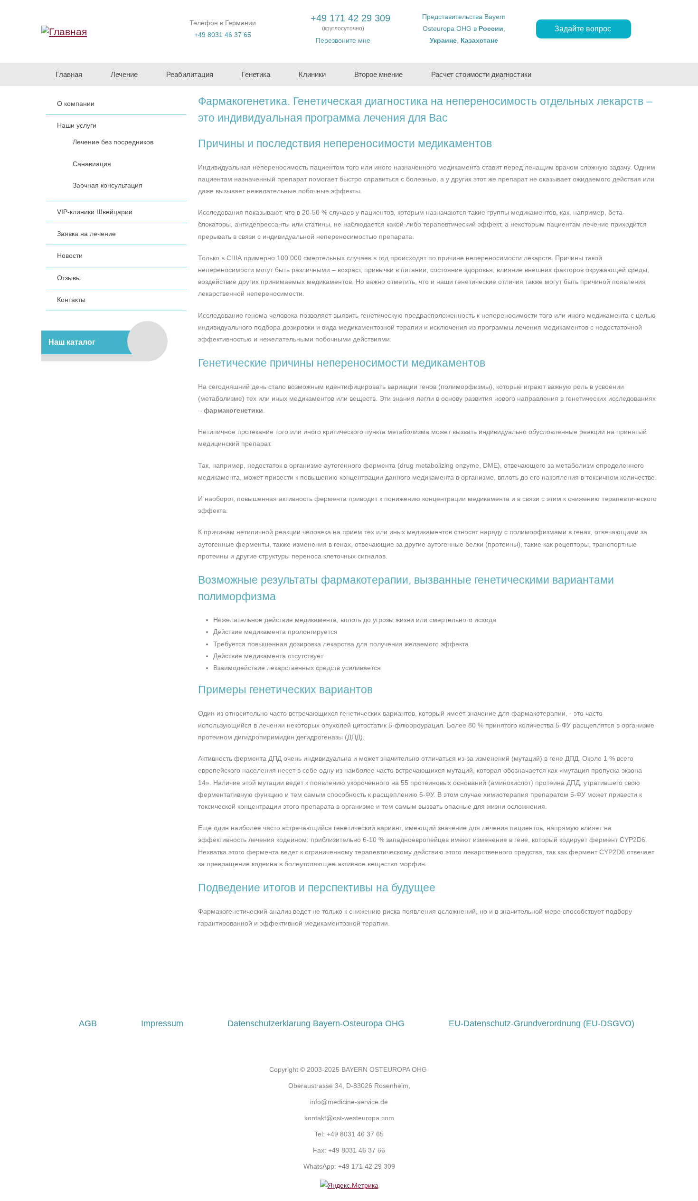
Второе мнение (378, 74)
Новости (70, 255)
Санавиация (92, 164)
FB (331, 983)
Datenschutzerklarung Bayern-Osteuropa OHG (316, 1023)
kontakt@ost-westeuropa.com (349, 1118)
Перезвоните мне (343, 40)
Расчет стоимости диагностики (481, 74)
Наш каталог (71, 342)
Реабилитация (189, 74)
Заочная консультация (107, 185)
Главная (69, 74)
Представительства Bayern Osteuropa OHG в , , (464, 28)
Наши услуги (76, 125)
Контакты (71, 299)
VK (367, 983)
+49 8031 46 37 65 (222, 34)
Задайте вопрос (584, 29)
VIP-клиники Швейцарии (94, 212)
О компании (75, 103)
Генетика (256, 74)
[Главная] (64, 31)
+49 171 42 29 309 (350, 18)
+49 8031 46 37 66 (356, 1150)
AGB (88, 1023)
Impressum (162, 1023)
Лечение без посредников (113, 142)
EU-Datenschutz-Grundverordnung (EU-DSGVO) (541, 1023)
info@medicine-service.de (349, 1102)
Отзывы (69, 278)
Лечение (124, 74)
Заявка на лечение (86, 233)
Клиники (312, 74)
